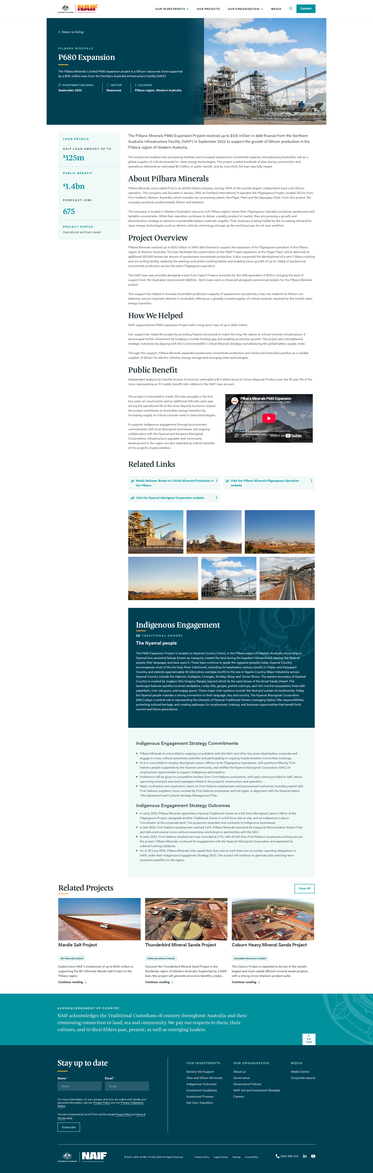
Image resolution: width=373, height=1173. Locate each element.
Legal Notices (221, 1157)
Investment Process (200, 1096)
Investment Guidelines (201, 1090)
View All (304, 888)
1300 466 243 (289, 1156)
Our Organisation (244, 9)
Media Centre (300, 1071)
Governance (241, 1077)
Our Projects (208, 9)
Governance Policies (247, 1084)
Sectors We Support (200, 1071)
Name (63, 1078)
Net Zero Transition (199, 1102)
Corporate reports (303, 1077)
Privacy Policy (101, 1102)
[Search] (290, 8)
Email (110, 1078)
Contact (306, 8)
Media (276, 9)
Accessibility (251, 1157)
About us (239, 1071)
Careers (238, 1096)
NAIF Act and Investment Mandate (256, 1090)
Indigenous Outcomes (201, 1084)
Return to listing (73, 32)
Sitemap (236, 1157)
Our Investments (170, 9)
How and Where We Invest (204, 1077)
